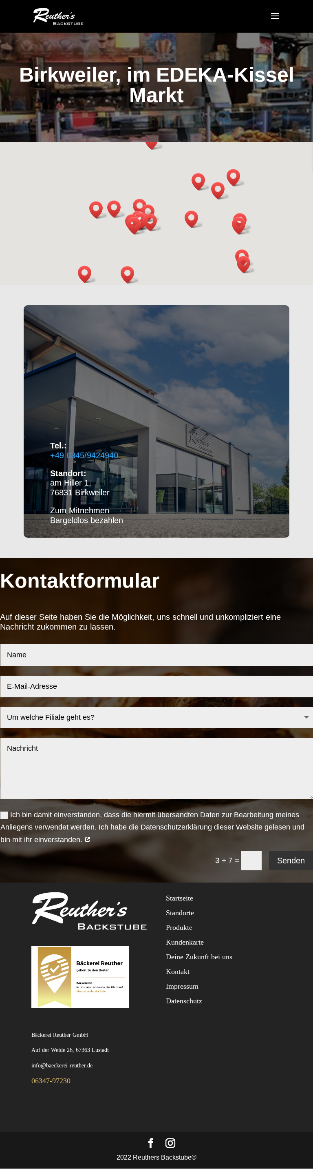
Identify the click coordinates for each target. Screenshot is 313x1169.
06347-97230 (51, 1081)
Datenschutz (184, 1001)
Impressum (182, 986)
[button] (136, 226)
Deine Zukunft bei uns (199, 957)
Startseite (179, 898)
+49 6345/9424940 (84, 455)
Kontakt (178, 971)
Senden (291, 860)
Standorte (180, 913)
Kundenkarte (185, 942)
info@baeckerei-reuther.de (62, 1066)
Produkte (179, 927)
